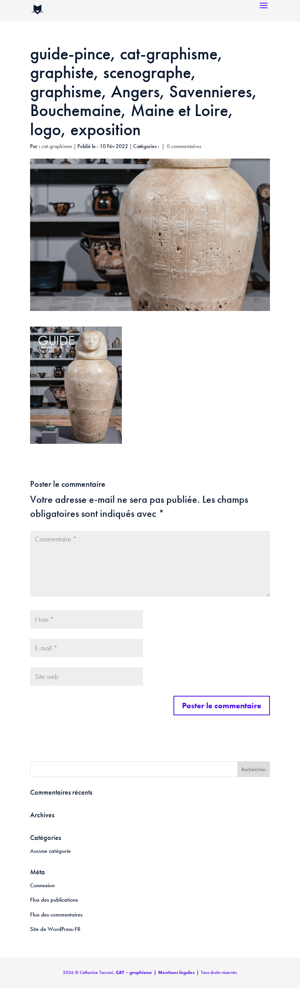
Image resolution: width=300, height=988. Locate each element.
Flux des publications (54, 900)
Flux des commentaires (56, 914)
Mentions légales (176, 972)
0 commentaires (184, 146)
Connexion (42, 885)
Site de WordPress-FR (55, 929)
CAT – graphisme (134, 972)
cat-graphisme (56, 146)
